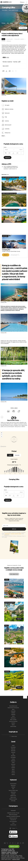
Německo (13, 764)
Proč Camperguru (13, 821)
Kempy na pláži (9, 39)
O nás (13, 823)
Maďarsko (13, 760)
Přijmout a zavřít (14, 846)
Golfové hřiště (13, 726)
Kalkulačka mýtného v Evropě (13, 812)
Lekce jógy (13, 800)
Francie (13, 759)
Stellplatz (13, 712)
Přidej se (22, 2)
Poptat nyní (7, 157)
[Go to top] (25, 696)
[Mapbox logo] (3, 446)
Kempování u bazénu (19, 39)
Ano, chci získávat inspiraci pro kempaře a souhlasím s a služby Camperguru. (14, 533)
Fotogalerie (23, 27)
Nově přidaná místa (13, 705)
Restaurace (13, 717)
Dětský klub (13, 792)
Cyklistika (13, 793)
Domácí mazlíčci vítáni (13, 790)
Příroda (3, 41)
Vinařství (13, 723)
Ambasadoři (13, 810)
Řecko (13, 769)
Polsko (13, 762)
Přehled (3, 23)
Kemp (13, 709)
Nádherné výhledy (13, 798)
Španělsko (13, 755)
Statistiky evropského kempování (13, 816)
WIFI (13, 788)
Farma (13, 716)
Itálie (13, 754)
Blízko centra (13, 797)
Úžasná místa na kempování (13, 707)
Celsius (10, 455)
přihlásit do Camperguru (12, 166)
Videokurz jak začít (13, 818)
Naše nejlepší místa (14, 574)
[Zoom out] (2, 435)
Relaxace (9, 41)
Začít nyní (14, 528)
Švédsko (13, 767)
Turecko (13, 772)
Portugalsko (13, 757)
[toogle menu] (26, 2)
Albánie (13, 771)
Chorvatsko (4, 10)
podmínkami (7, 533)
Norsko (13, 765)
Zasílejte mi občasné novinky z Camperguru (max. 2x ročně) (15, 537)
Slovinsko (13, 752)
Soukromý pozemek (13, 721)
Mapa (11, 23)
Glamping (13, 714)
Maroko (13, 774)
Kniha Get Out (13, 819)
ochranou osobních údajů (16, 533)
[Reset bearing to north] (2, 437)
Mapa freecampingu (13, 814)
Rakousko (13, 748)
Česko (13, 745)
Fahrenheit (17, 455)
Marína (13, 724)
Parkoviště (13, 711)
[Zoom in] (2, 433)
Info (8, 23)
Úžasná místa (14, 736)
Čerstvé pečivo (13, 783)
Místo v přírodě (13, 719)
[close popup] (25, 828)
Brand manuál (13, 824)
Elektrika (13, 787)
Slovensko (13, 750)
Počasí (16, 23)
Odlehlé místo (13, 795)
